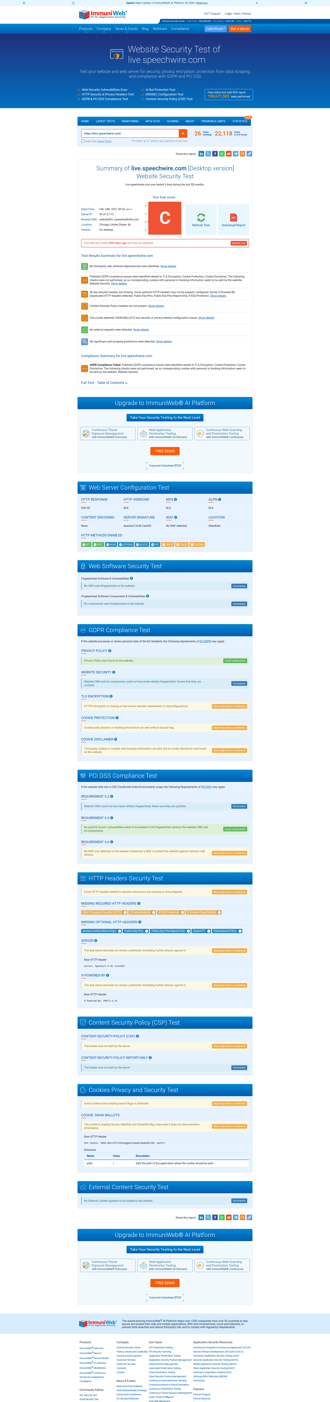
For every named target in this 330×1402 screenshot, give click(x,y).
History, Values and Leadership (132, 1351)
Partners (198, 1389)
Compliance (86, 1381)
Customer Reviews (126, 1360)
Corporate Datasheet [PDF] (165, 465)
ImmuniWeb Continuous (93, 1373)
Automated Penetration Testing (165, 1368)
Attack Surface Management (163, 1364)
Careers (120, 1372)
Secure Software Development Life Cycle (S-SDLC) (218, 1351)
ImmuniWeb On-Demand (93, 1363)
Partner (246, 13)
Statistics (242, 120)
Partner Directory (202, 1398)
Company (123, 1342)
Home (85, 121)
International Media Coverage (132, 1390)
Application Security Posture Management (170, 1360)
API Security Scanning (160, 1351)
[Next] (305, 3)
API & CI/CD (153, 121)
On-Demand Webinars (128, 1398)
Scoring (173, 121)
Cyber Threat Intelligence (161, 1397)
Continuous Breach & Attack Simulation (169, 1384)
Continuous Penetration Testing (165, 1388)
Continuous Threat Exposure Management (170, 1393)
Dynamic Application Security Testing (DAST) (215, 1360)
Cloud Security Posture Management (167, 1376)
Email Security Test (89, 1399)
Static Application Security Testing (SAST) (214, 1368)
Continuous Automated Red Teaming (167, 1380)
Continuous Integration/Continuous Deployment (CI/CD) (221, 1347)
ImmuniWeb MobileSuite (93, 1368)
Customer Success (126, 1364)
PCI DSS (206, 787)
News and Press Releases (129, 1386)
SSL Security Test (88, 1395)
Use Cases (155, 1342)
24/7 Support (212, 13)
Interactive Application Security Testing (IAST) (216, 1355)
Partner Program (202, 1394)
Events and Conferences (129, 1394)
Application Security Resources (213, 1342)
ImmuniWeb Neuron (90, 1353)
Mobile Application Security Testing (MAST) (214, 1364)
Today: (239, 21)
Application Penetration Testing (165, 1355)
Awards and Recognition (129, 1355)
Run (183, 133)
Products (85, 1342)
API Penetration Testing (161, 1347)
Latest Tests (105, 121)
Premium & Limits (213, 121)
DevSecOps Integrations (92, 1377)
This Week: (218, 21)
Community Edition (92, 1390)
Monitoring (130, 121)
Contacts (121, 1368)
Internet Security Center (173, 21)
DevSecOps (199, 1380)
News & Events (126, 1381)
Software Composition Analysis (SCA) (212, 1372)
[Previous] (24, 3)
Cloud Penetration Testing (162, 1372)
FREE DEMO (165, 451)
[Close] (257, 3)
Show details (168, 266)
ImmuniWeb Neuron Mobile (94, 1358)
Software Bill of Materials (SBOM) (210, 1376)
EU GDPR (205, 641)
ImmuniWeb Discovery (92, 1348)
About (190, 121)
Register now (206, 2)
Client (236, 13)
